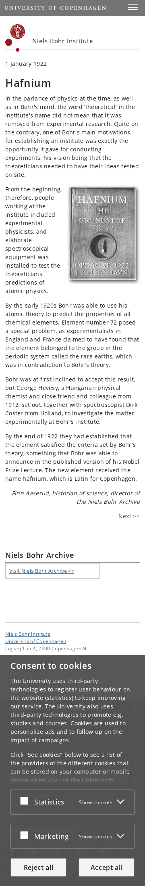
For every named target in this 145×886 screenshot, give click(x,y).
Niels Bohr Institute (27, 633)
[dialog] (72, 770)
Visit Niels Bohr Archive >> (41, 570)
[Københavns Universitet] (15, 38)
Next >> (129, 516)
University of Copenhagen (35, 641)
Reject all (39, 867)
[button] (133, 7)
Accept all (107, 867)
